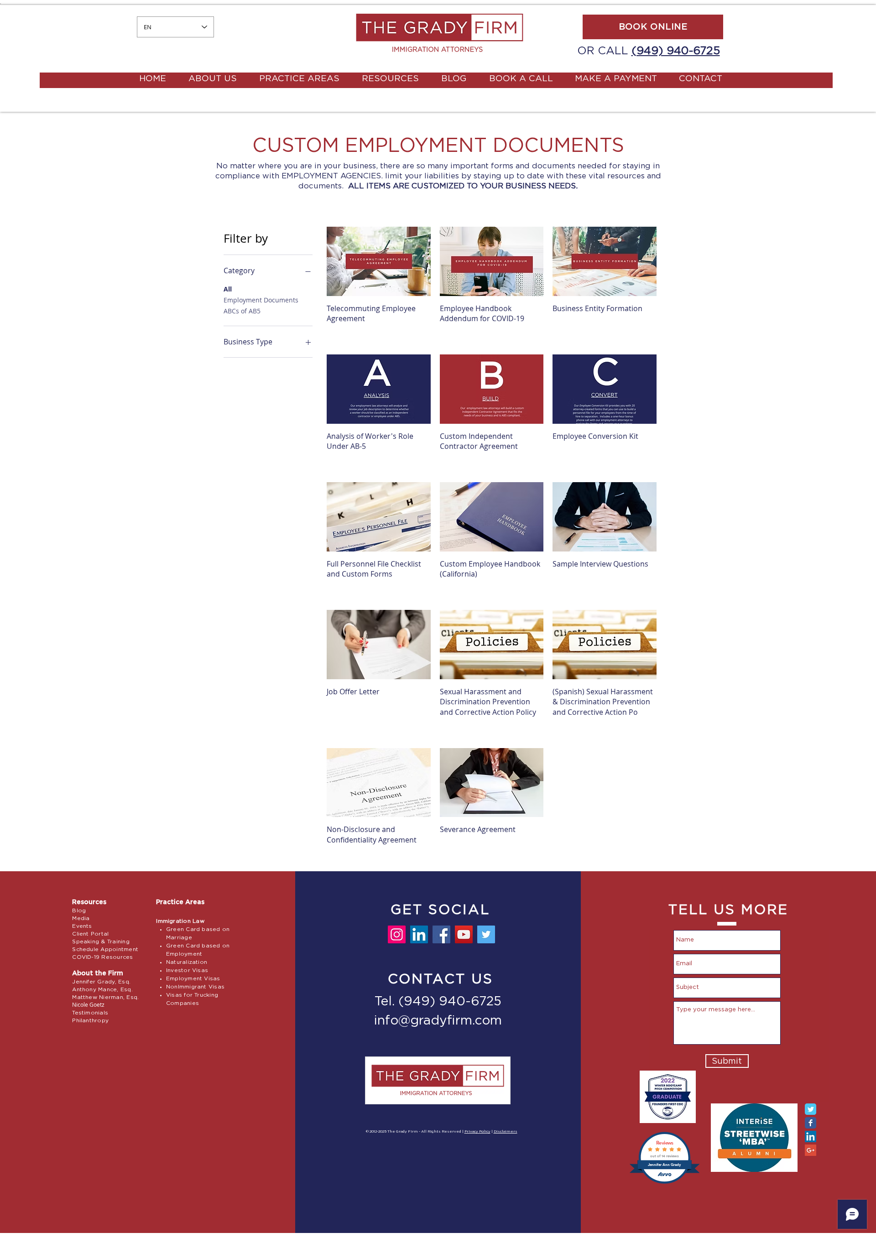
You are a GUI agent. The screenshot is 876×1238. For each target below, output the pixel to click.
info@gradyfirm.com (438, 1020)
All (228, 289)
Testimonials (90, 1012)
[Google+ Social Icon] (810, 1150)
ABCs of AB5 (242, 311)
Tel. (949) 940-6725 (438, 1001)
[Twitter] (486, 934)
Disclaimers (505, 1132)
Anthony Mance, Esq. (102, 989)
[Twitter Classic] (810, 1109)
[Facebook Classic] (810, 1123)
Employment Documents (261, 300)
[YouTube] (464, 934)
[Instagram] (397, 934)
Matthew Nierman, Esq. (105, 997)
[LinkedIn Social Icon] (810, 1136)
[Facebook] (441, 934)
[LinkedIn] (419, 934)
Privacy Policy (477, 1132)
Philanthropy (90, 1020)
